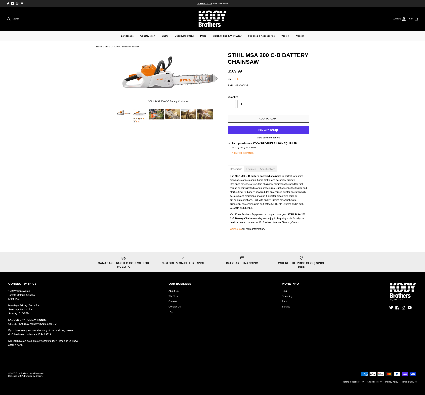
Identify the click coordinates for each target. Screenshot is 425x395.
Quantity (233, 97)
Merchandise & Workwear (227, 35)
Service (286, 306)
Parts (203, 35)
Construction (147, 35)
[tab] (236, 169)
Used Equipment (184, 35)
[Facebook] (12, 3)
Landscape (127, 35)
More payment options (268, 137)
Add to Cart (268, 118)
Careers (173, 301)
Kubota (300, 35)
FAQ (171, 311)
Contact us (236, 228)
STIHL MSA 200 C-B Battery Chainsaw (122, 47)
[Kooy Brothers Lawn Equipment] (212, 19)
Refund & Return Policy (353, 382)
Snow (165, 35)
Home (99, 47)
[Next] (216, 78)
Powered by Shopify (33, 376)
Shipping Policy (374, 382)
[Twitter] (8, 3)
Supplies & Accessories (261, 35)
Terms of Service (409, 382)
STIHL (235, 79)
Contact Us (175, 306)
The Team (174, 296)
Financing (287, 296)
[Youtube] (22, 3)
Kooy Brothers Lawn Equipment (29, 373)
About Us (174, 291)
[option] (168, 79)
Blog (284, 291)
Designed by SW (15, 376)
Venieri (285, 35)
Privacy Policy (391, 382)
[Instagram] (17, 3)
